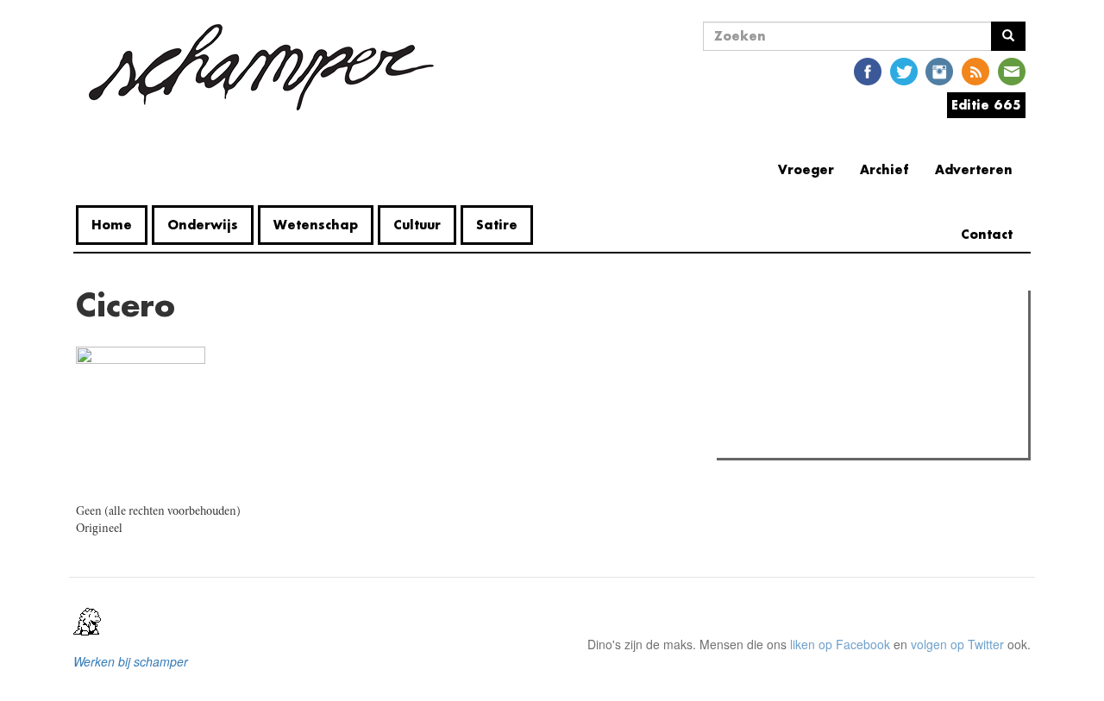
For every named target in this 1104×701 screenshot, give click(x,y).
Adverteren (974, 169)
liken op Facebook (840, 644)
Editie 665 (986, 105)
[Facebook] (867, 70)
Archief (884, 169)
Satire (497, 224)
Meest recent (875, 342)
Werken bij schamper (130, 661)
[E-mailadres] (1012, 70)
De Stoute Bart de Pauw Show (832, 377)
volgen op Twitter (957, 644)
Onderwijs (202, 224)
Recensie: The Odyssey (815, 439)
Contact (987, 234)
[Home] (261, 67)
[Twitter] (904, 70)
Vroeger (806, 169)
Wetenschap (315, 224)
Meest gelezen (773, 342)
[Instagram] (939, 70)
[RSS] (975, 70)
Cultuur (417, 224)
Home (111, 224)
